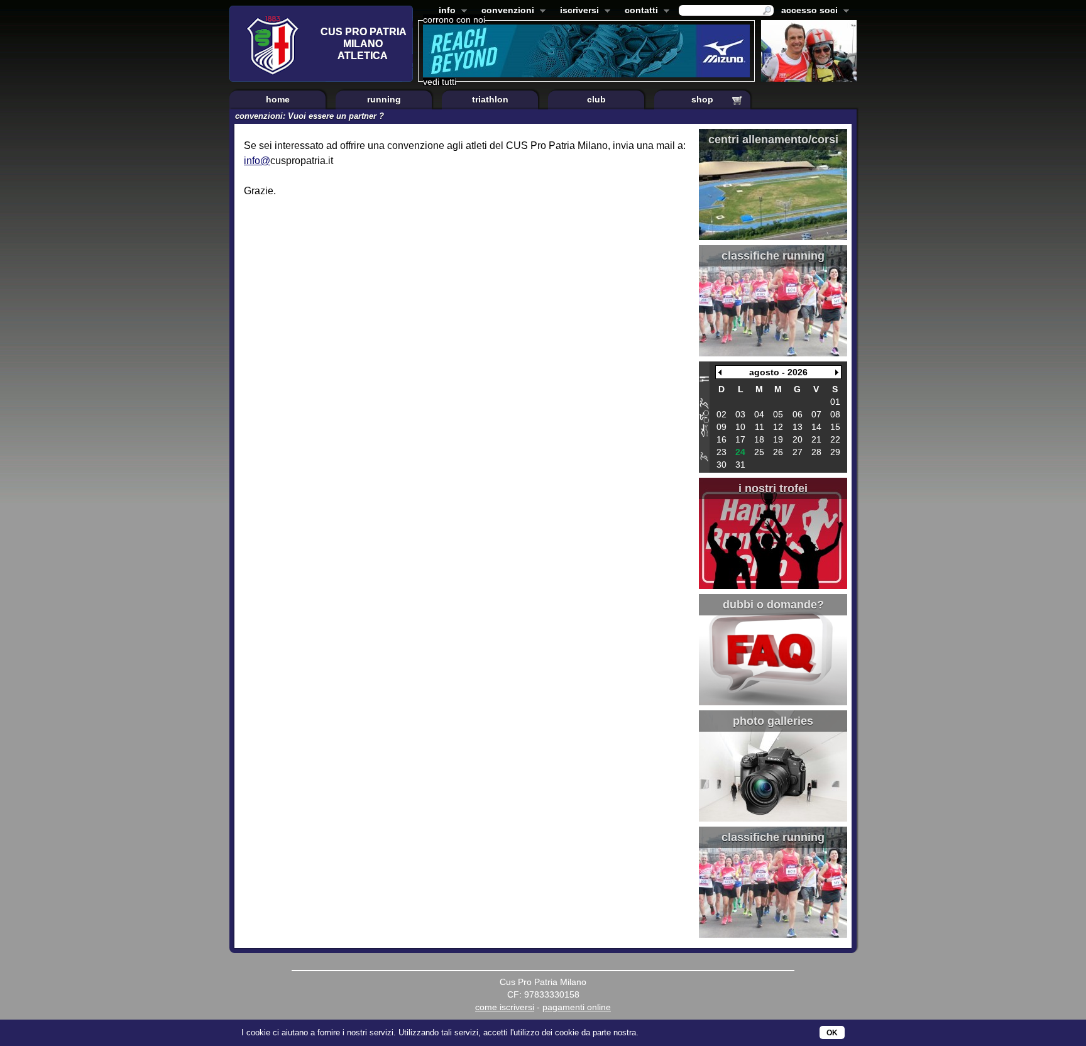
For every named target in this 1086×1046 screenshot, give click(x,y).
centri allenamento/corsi (773, 139)
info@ (257, 160)
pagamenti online (576, 1007)
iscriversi (577, 11)
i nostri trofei (773, 488)
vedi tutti (439, 82)
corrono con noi (454, 19)
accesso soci (807, 11)
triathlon (490, 99)
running (384, 99)
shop (702, 99)
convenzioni (505, 11)
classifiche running (773, 256)
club (596, 99)
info (445, 11)
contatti (639, 11)
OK (832, 1032)
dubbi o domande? (773, 604)
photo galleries (773, 721)
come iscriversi (504, 1007)
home (278, 99)
